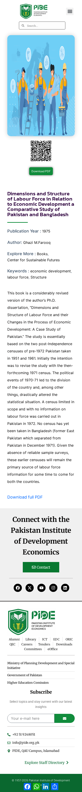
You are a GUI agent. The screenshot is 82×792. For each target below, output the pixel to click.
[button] (70, 11)
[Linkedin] (65, 588)
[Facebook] (18, 588)
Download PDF (41, 171)
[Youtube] (41, 588)
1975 (46, 231)
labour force (17, 277)
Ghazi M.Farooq (37, 242)
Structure (38, 277)
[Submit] (64, 718)
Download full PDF (25, 497)
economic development (50, 271)
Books (42, 254)
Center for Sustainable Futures (33, 260)
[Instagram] (53, 588)
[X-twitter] (30, 588)
